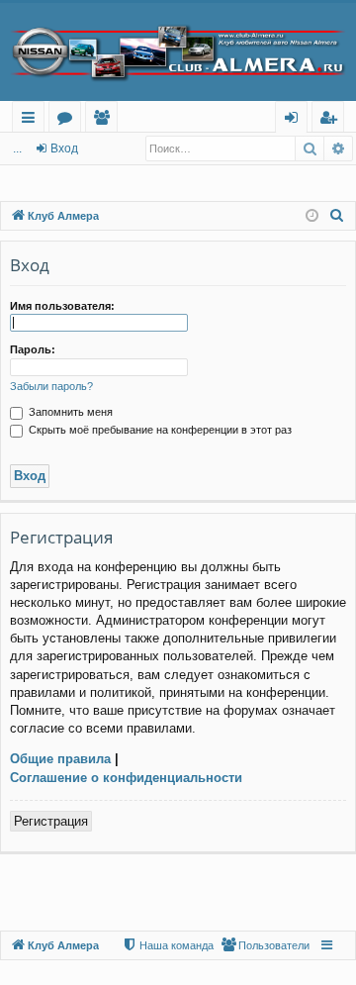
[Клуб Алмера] (178, 52)
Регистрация (51, 821)
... (17, 148)
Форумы (68, 120)
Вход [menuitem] (295, 120)
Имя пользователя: (62, 306)
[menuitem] (337, 216)
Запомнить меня (69, 412)
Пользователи (105, 120)
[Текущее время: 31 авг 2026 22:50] (312, 216)
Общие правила (60, 758)
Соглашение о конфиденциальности (126, 777)
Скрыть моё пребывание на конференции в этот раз (159, 430)
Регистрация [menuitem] (331, 120)
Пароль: (32, 349)
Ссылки (32, 120)
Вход (64, 148)
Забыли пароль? (51, 386)
